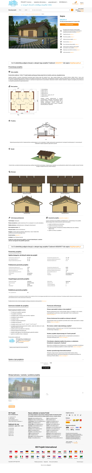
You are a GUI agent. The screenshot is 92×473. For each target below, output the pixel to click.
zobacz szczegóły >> (55, 322)
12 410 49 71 (11, 431)
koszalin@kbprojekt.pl (36, 431)
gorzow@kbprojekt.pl (38, 424)
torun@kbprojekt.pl (53, 431)
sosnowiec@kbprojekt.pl (56, 427)
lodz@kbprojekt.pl (34, 434)
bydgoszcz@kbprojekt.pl (38, 419)
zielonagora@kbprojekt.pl (57, 437)
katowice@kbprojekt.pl (37, 428)
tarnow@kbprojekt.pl (54, 430)
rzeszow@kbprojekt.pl (55, 424)
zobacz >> (72, 36)
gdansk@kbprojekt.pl (36, 422)
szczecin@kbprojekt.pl (55, 428)
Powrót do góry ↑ (80, 461)
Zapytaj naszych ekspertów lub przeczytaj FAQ (19, 347)
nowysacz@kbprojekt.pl (38, 436)
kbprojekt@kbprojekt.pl (24, 341)
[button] (26, 2)
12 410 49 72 (11, 432)
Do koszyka (12, 406)
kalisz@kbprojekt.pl (35, 427)
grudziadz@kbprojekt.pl (37, 425)
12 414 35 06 (11, 428)
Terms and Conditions (53, 461)
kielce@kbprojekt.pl (35, 430)
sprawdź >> (78, 32)
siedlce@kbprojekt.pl (54, 425)
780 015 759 (10, 435)
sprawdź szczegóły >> (64, 218)
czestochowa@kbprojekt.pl (39, 421)
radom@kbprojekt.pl (54, 422)
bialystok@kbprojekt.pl (37, 418)
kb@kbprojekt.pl (75, 63)
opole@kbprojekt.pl (53, 418)
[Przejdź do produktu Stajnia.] (24, 388)
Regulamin (46, 461)
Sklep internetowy (45, 465)
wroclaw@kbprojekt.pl (55, 436)
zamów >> (72, 34)
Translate (75, 442)
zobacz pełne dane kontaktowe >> (15, 421)
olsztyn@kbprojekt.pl (36, 437)
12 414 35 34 (11, 429)
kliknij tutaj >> (44, 301)
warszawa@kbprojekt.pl (56, 434)
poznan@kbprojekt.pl (54, 421)
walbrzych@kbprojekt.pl (56, 433)
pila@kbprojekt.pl (52, 419)
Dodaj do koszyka (69, 24)
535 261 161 (10, 434)
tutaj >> (60, 329)
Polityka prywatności (38, 461)
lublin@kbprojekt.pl (35, 433)
